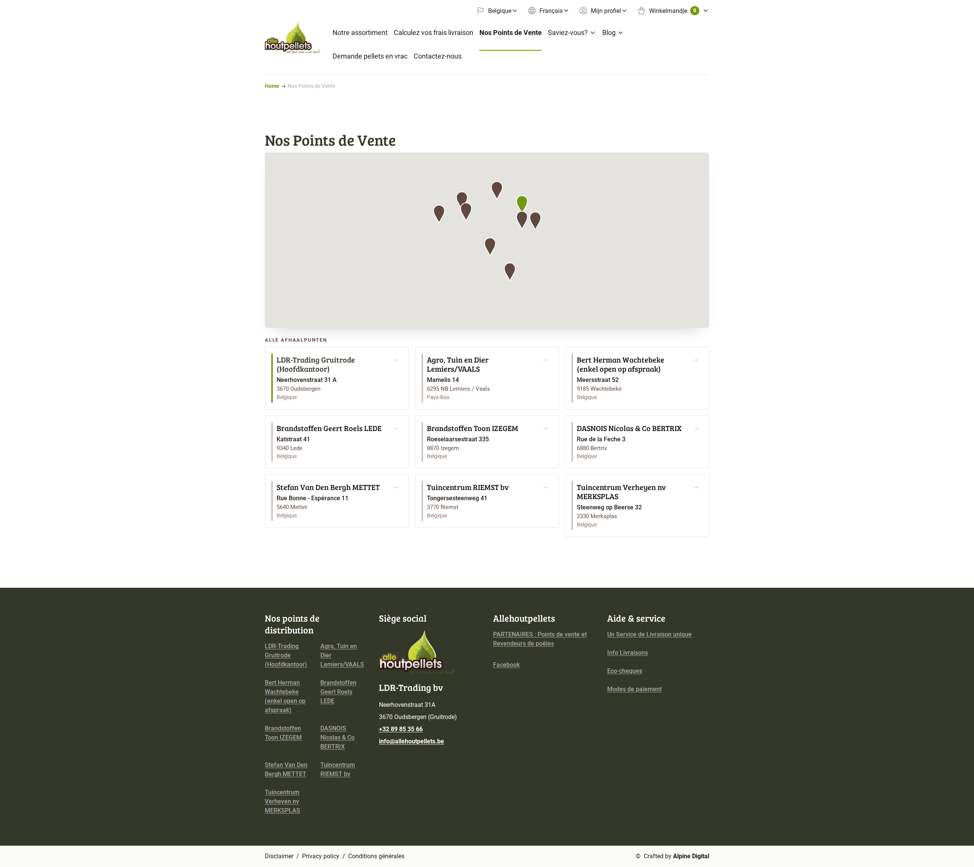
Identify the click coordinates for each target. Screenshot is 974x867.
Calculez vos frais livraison (433, 33)
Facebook (506, 664)
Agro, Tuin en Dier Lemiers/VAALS (342, 655)
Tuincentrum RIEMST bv (337, 769)
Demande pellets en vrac (370, 56)
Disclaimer (279, 856)
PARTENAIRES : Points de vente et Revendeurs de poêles (540, 639)
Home (272, 86)
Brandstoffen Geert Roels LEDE (338, 692)
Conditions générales (376, 856)
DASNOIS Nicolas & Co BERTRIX (337, 737)
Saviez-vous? (568, 33)
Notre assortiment (360, 33)
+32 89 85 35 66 (401, 729)
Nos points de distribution (292, 624)
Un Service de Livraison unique (649, 634)
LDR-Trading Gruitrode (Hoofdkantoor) (286, 655)
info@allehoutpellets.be (411, 741)
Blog (609, 33)
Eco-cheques (624, 671)
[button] (522, 204)
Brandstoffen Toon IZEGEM (283, 733)
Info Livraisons (627, 652)
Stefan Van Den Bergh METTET (286, 769)
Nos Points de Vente (510, 33)
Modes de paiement (634, 689)
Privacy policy (320, 856)
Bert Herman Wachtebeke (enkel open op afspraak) (285, 696)
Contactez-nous (438, 56)
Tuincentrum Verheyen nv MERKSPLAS (282, 801)
